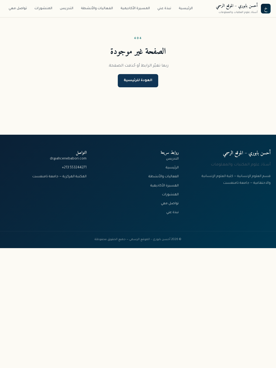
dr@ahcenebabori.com (68, 159)
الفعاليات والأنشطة (97, 9)
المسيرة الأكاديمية (135, 9)
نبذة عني (164, 9)
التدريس (66, 9)
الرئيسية (186, 9)
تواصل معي (18, 9)
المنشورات (43, 9)
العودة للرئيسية (138, 80)
